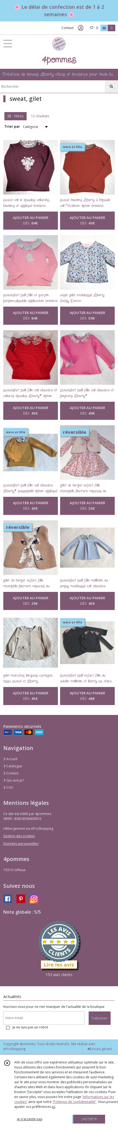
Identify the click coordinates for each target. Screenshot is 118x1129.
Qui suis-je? (14, 780)
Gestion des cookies (19, 836)
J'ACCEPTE (89, 1119)
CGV (9, 787)
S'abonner (100, 1018)
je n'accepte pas (29, 1119)
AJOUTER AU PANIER (30, 220)
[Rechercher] (111, 86)
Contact (67, 27)
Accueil (11, 759)
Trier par (12, 126)
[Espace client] (80, 28)
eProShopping (14, 1049)
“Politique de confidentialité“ (74, 1101)
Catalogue (13, 766)
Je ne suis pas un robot (30, 1027)
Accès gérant (101, 1049)
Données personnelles (20, 843)
